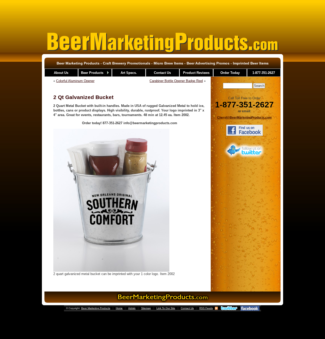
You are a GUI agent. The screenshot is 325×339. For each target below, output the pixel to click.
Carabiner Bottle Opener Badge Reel (176, 81)
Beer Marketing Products (95, 308)
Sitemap (146, 308)
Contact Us (187, 308)
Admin (132, 308)
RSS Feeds (206, 308)
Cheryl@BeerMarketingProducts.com (244, 117)
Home (119, 308)
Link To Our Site (165, 308)
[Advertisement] (162, 13)
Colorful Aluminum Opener (75, 81)
